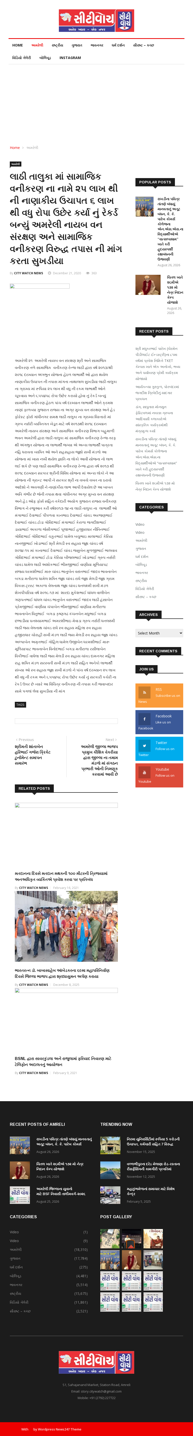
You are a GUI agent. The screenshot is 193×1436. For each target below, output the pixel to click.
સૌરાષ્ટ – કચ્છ (143, 45)
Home (17, 45)
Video (139, 524)
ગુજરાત (77, 45)
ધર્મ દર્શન (118, 45)
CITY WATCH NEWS (28, 273)
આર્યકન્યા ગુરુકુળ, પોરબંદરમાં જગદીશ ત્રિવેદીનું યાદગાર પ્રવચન (157, 392)
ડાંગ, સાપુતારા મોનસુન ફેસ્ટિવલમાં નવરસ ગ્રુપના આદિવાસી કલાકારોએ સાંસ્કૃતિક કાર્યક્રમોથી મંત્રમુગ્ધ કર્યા (154, 418)
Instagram (70, 57)
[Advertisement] (96, 102)
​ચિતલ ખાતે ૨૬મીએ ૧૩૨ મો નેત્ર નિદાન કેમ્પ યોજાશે (155, 486)
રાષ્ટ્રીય (57, 45)
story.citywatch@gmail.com (101, 1391)
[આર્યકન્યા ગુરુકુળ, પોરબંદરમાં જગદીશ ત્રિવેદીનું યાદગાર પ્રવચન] (131, 1247)
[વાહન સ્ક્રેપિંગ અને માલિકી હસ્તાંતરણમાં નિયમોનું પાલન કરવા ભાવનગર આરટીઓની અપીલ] (131, 1289)
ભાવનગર (97, 45)
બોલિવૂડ (45, 57)
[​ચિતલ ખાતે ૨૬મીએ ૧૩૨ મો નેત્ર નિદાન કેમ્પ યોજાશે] (149, 286)
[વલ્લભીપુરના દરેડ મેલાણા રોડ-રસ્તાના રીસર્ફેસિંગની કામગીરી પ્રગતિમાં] (111, 1171)
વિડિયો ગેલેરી (21, 57)
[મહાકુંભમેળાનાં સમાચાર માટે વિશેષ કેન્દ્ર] (111, 1196)
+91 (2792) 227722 (102, 1398)
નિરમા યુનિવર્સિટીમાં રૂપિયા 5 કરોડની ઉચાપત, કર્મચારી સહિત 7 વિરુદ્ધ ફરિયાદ (153, 1144)
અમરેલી (37, 45)
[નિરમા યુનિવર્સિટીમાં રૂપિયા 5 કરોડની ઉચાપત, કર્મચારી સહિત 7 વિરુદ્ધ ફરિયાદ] (111, 1146)
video (139, 532)
